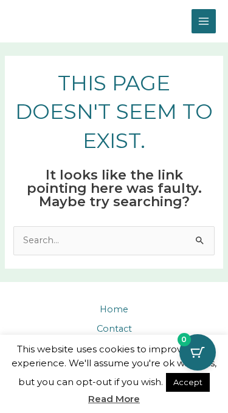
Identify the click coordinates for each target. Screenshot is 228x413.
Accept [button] (187, 382)
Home (114, 309)
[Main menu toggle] (204, 21)
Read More (114, 399)
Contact (114, 328)
